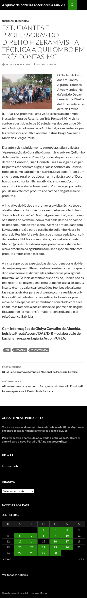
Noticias (8, 20)
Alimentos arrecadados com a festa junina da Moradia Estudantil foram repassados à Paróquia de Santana (42, 386)
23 (55, 547)
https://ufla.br (10, 466)
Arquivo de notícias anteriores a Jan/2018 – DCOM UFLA (35, 5)
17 (67, 541)
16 (55, 541)
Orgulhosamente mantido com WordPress (24, 593)
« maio (7, 559)
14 (31, 541)
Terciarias (22, 20)
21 (31, 547)
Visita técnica (39, 350)
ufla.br (63, 441)
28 (31, 553)
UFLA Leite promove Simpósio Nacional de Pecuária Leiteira (39, 369)
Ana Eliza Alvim (46, 64)
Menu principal (82, 5)
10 (67, 535)
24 (67, 547)
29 (43, 553)
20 (19, 547)
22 (43, 547)
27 (19, 553)
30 (55, 553)
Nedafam (20, 350)
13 (19, 541)
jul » (81, 559)
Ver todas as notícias (15, 574)
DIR (7, 350)
